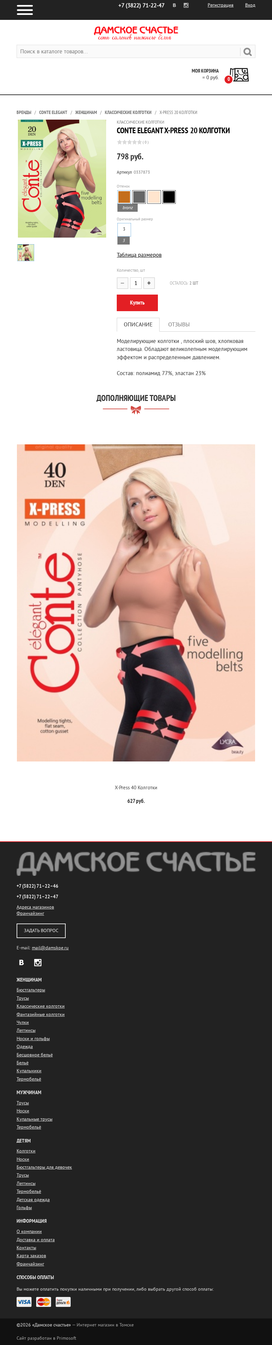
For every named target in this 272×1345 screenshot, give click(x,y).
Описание (138, 324)
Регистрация (221, 5)
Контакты (26, 1247)
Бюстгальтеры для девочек (44, 1167)
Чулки (23, 1022)
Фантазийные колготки (41, 1014)
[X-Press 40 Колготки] (136, 602)
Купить (137, 303)
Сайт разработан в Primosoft (46, 1338)
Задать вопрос (41, 930)
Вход (250, 5)
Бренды (24, 112)
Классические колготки (128, 112)
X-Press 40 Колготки (136, 788)
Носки (23, 1110)
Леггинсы (26, 1030)
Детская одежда (33, 1199)
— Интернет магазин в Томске (75, 1324)
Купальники (29, 1070)
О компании (29, 1231)
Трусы (23, 998)
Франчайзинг (30, 913)
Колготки (26, 1151)
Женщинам (86, 112)
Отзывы (179, 324)
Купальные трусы (34, 1119)
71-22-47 (141, 5)
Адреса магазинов (35, 907)
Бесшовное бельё (35, 1054)
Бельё (23, 1062)
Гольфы (24, 1207)
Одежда (25, 1046)
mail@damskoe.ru (50, 947)
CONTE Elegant (53, 112)
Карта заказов (31, 1255)
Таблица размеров (139, 255)
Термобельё (29, 1079)
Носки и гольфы (33, 1038)
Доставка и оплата (36, 1239)
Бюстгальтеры (31, 989)
